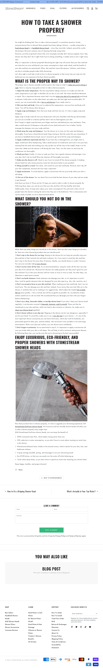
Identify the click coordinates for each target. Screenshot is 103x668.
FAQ (53, 621)
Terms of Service (75, 536)
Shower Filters (10, 624)
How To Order (57, 613)
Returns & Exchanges (59, 624)
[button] (88, 8)
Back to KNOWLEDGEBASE (53, 478)
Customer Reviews (11, 630)
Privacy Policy (61, 536)
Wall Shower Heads (12, 621)
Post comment (51, 530)
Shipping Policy (57, 639)
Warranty (55, 627)
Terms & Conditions (59, 642)
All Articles (32, 642)
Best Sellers (9, 613)
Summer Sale (35, 2)
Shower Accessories (12, 627)
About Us (55, 633)
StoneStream (16, 660)
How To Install (57, 616)
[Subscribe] (97, 613)
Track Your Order (58, 618)
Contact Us (56, 630)
